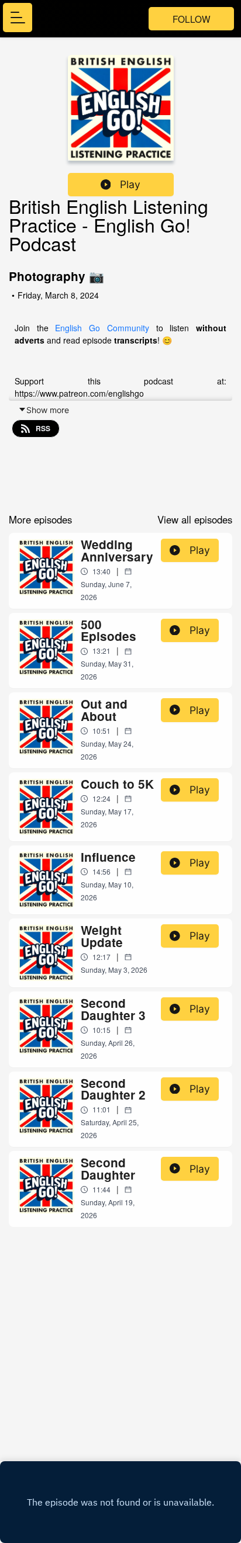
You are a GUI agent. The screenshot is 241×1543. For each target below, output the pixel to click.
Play (130, 184)
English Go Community (102, 328)
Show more (47, 410)
